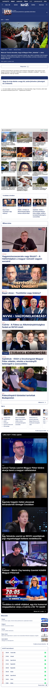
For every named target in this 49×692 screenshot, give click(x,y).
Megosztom (23, 66)
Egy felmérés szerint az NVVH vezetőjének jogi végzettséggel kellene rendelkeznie (23, 537)
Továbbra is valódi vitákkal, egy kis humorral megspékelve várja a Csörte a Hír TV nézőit (24, 605)
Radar (11, 671)
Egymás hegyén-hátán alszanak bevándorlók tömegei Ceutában (18, 503)
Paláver (3, 568)
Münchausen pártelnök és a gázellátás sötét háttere (23, 11)
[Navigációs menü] (2, 5)
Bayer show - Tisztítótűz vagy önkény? (7, 211)
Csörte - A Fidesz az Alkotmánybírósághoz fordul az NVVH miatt (24, 211)
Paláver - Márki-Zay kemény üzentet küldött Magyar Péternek (24, 571)
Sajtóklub (34, 207)
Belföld (7, 19)
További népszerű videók (40, 430)
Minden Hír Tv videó (39, 611)
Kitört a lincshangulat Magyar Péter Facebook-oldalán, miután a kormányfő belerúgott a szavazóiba (20, 421)
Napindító (12, 664)
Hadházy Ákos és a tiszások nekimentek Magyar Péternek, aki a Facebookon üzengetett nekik (34, 421)
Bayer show (5, 207)
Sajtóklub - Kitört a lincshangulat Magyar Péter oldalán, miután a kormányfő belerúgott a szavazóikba (39, 213)
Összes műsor (41, 685)
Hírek (3, 393)
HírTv (2, 19)
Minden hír (41, 402)
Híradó (3, 619)
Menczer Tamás (17, 49)
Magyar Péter (4, 49)
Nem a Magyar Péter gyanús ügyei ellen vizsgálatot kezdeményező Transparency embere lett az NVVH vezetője (7, 422)
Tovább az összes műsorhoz (39, 644)
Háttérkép (4, 254)
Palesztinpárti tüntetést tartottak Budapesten (18, 396)
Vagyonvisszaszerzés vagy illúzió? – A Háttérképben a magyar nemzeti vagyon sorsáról (22, 259)
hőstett (10, 49)
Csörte (19, 207)
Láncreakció (5, 639)
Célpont (4, 624)
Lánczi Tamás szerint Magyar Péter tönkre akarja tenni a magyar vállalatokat (23, 469)
